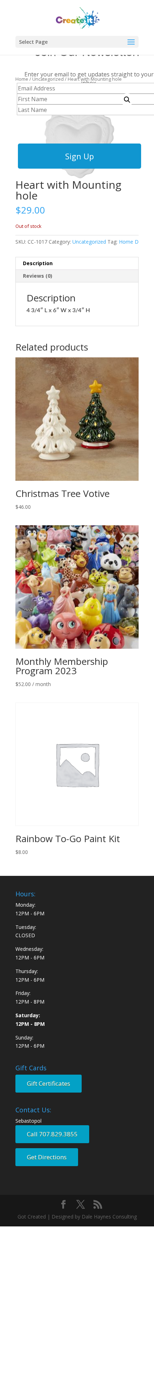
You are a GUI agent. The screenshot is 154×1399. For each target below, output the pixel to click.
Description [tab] (38, 263)
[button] (127, 99)
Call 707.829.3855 (52, 1134)
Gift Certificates (48, 1083)
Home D (129, 241)
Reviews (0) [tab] (37, 275)
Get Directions (47, 1157)
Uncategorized (89, 241)
